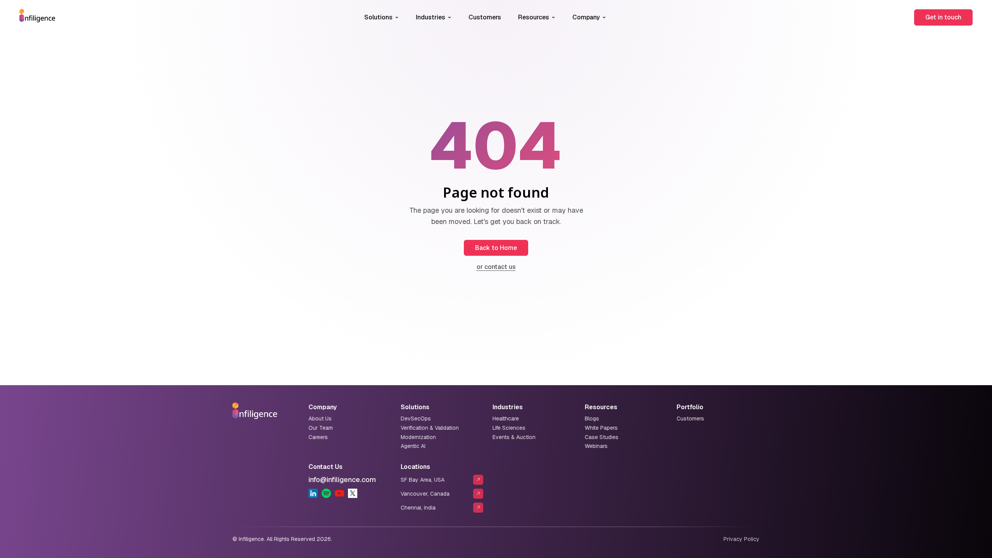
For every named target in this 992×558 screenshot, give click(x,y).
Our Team (320, 427)
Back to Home (496, 248)
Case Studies (601, 437)
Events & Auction (514, 437)
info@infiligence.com (342, 479)
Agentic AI (413, 446)
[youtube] (339, 493)
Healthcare (506, 418)
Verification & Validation (430, 427)
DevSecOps (416, 418)
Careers (318, 437)
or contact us (496, 267)
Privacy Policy (741, 539)
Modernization (418, 437)
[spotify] (326, 493)
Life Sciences (509, 427)
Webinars (596, 446)
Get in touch (943, 17)
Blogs (592, 418)
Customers (484, 17)
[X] (352, 493)
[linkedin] (313, 493)
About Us (320, 418)
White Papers (601, 427)
